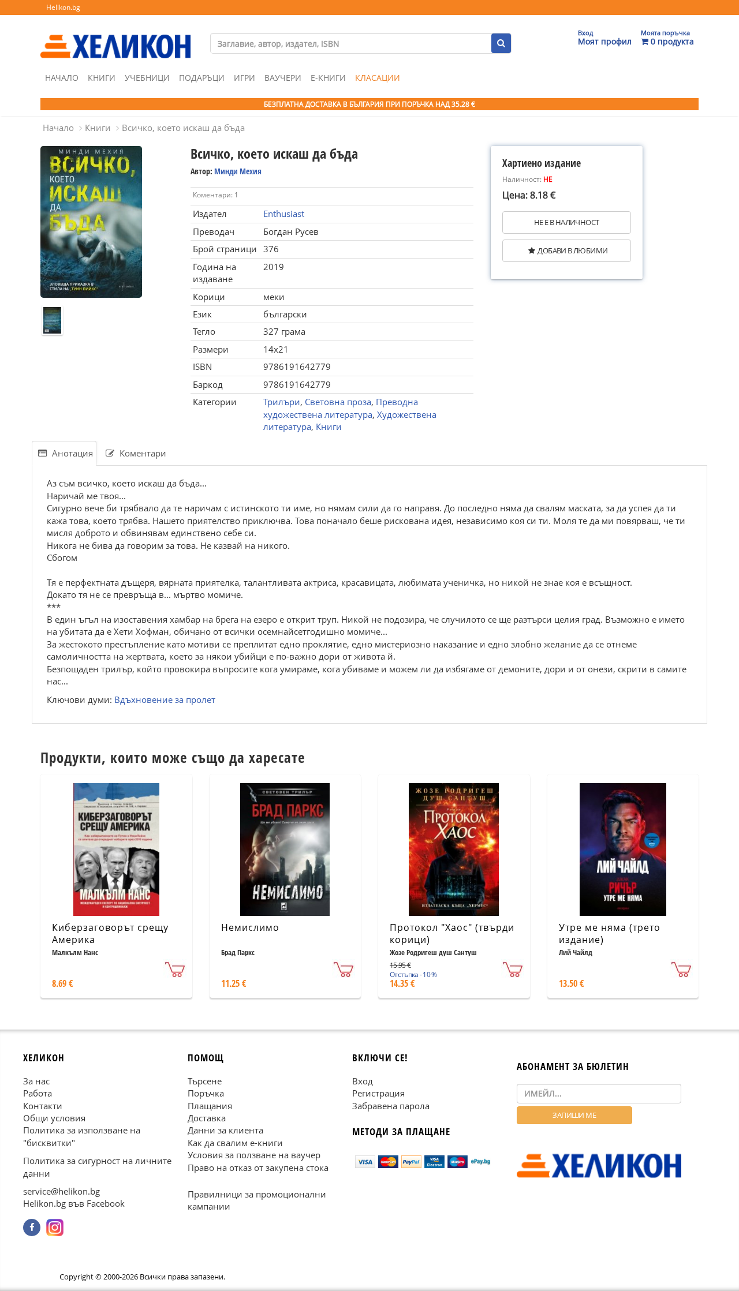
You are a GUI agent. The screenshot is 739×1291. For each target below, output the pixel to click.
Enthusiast (283, 213)
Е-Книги (328, 77)
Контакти (42, 1105)
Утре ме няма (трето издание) (609, 933)
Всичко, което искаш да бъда (183, 127)
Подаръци (202, 77)
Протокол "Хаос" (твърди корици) (452, 933)
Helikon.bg (63, 7)
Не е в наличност (566, 222)
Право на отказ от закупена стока (258, 1167)
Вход (362, 1081)
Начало (62, 77)
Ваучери (282, 77)
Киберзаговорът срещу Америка (110, 933)
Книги (101, 77)
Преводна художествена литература (340, 408)
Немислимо (250, 927)
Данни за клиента (225, 1130)
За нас (36, 1081)
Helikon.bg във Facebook (74, 1203)
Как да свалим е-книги (235, 1142)
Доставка (207, 1118)
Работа (37, 1093)
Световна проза (338, 401)
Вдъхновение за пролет (164, 699)
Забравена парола (391, 1105)
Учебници (147, 77)
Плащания (210, 1105)
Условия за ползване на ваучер (254, 1155)
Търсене (205, 1081)
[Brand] (115, 35)
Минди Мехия (238, 171)
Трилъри (281, 401)
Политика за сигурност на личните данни (97, 1166)
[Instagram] (55, 1227)
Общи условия (54, 1118)
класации (377, 77)
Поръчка (206, 1093)
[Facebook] (31, 1227)
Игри (244, 77)
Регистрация (378, 1093)
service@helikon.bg (61, 1191)
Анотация (71, 453)
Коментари (141, 453)
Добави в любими (572, 250)
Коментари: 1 (215, 195)
